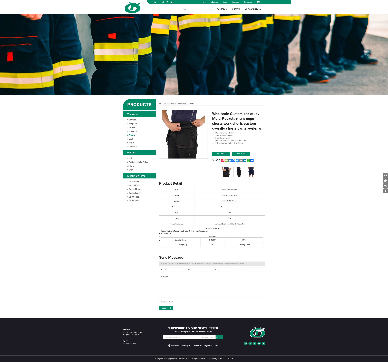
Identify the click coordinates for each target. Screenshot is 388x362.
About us (214, 2)
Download (235, 2)
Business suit (135, 162)
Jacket (132, 127)
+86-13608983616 (129, 343)
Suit (130, 158)
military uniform (253, 9)
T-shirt (131, 142)
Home (204, 2)
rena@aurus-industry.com (132, 334)
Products (172, 104)
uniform (236, 9)
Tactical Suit (134, 185)
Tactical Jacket (135, 193)
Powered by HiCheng (216, 359)
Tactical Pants (135, 189)
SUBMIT (219, 337)
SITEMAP (230, 359)
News (225, 2)
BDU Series (134, 196)
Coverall (132, 119)
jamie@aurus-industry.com (132, 332)
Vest (131, 139)
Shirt (131, 169)
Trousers (133, 131)
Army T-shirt (134, 181)
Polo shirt (133, 146)
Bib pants (133, 123)
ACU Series (134, 200)
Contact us (248, 2)
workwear (222, 9)
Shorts (132, 135)
